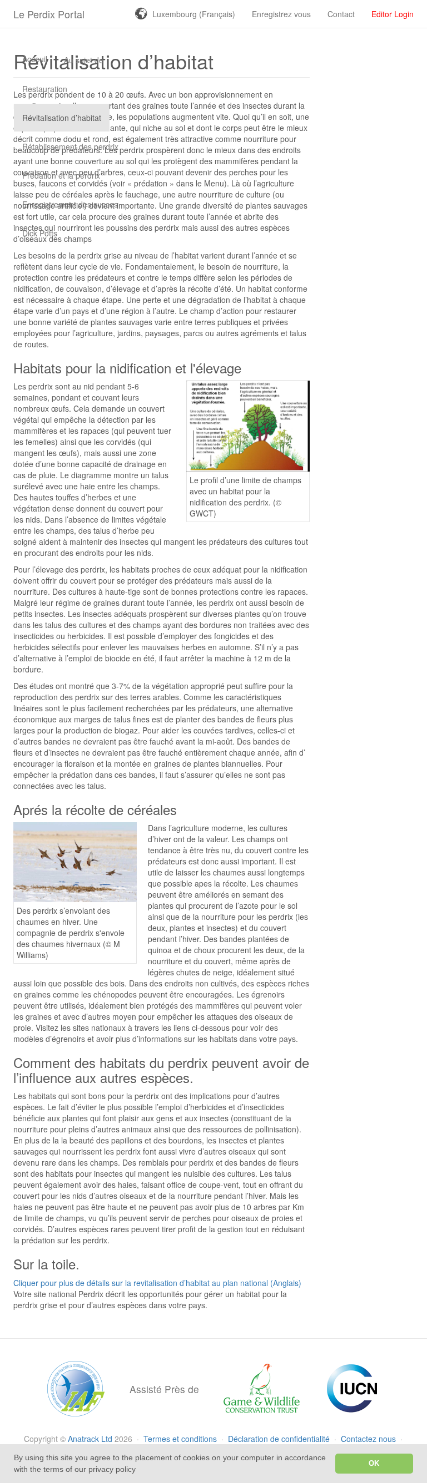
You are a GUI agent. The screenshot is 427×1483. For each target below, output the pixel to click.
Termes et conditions (181, 1438)
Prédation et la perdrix (61, 175)
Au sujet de (83, 59)
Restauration (44, 88)
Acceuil (34, 58)
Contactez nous (369, 1438)
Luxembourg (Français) (193, 13)
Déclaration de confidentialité (280, 1438)
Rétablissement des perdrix (70, 146)
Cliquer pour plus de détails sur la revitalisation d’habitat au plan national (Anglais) (157, 1282)
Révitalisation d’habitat (61, 117)
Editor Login (392, 13)
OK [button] (374, 1463)
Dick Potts (39, 233)
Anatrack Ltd (90, 1438)
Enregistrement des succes (70, 204)
